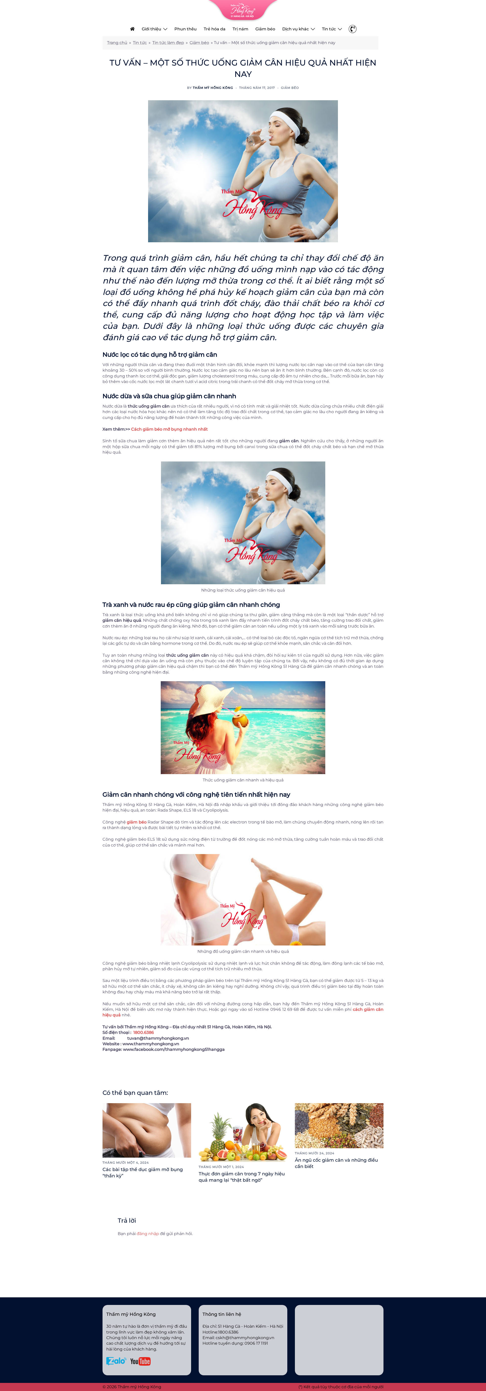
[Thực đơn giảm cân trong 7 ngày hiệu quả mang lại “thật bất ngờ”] (243, 1132)
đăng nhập (148, 1233)
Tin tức (329, 29)
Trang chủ (117, 42)
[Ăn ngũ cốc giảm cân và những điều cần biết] (339, 1125)
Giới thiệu (151, 29)
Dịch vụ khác (295, 29)
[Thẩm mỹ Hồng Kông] (243, 10)
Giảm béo (265, 29)
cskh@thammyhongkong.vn (245, 1337)
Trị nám (240, 29)
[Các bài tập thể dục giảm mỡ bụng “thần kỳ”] (147, 1130)
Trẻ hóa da (215, 29)
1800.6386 (143, 1032)
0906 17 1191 (256, 1343)
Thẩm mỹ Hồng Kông (213, 88)
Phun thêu (185, 29)
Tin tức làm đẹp (168, 42)
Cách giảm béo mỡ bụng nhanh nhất (169, 429)
